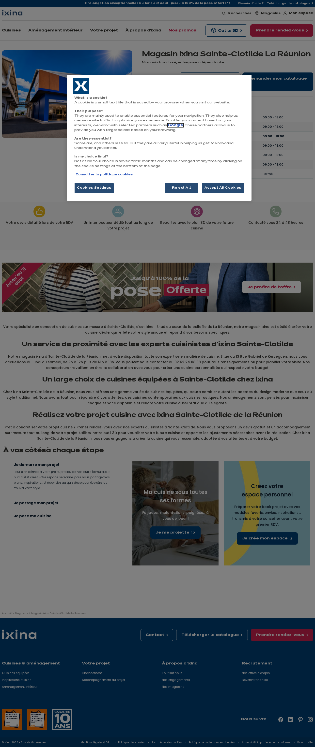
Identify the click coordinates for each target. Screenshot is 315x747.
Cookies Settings (94, 187)
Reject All (181, 187)
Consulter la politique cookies (104, 174)
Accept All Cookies (223, 187)
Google (175, 125)
